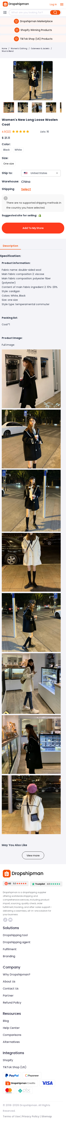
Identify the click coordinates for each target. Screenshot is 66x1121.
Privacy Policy (30, 1116)
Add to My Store (33, 228)
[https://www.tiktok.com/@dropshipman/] (5, 920)
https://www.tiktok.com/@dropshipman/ (5, 920)
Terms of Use (11, 1116)
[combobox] (35, 173)
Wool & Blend (8, 51)
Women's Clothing (19, 48)
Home (4, 48)
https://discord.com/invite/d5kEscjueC (10, 920)
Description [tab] (10, 246)
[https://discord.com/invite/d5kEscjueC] (10, 920)
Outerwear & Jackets (40, 48)
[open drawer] (61, 4)
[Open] (57, 173)
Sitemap (46, 1116)
